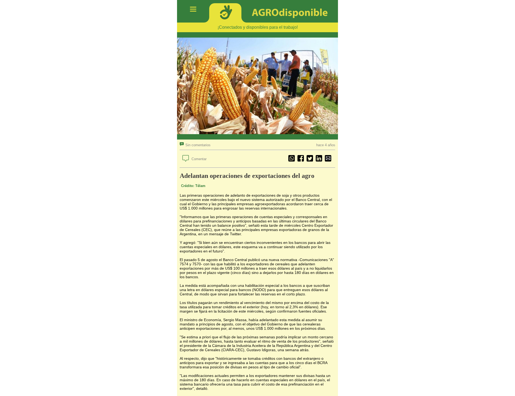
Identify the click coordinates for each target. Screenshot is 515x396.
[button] (195, 145)
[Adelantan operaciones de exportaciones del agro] (328, 159)
